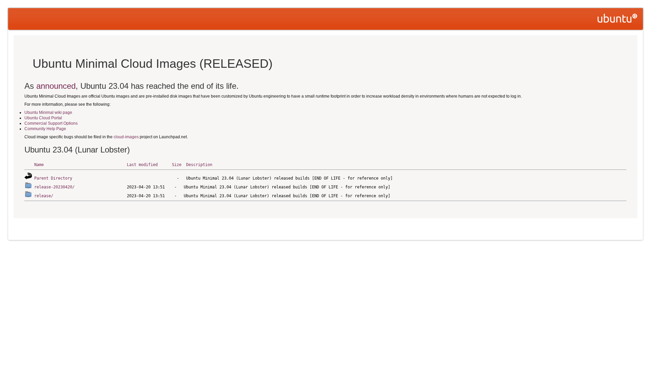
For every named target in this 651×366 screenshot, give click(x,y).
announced (56, 85)
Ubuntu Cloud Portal (43, 118)
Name (39, 164)
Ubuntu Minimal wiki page (48, 112)
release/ (43, 196)
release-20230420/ (54, 187)
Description (199, 164)
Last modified (142, 164)
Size (176, 164)
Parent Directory (53, 178)
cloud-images (126, 137)
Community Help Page (45, 128)
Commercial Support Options (51, 123)
